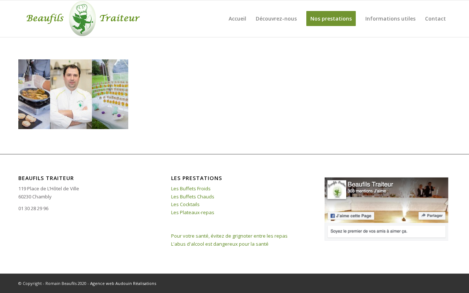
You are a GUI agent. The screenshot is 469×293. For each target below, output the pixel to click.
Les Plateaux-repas (192, 212)
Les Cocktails (185, 204)
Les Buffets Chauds (192, 196)
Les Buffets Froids (191, 188)
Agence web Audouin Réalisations (123, 283)
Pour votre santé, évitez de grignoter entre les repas (229, 235)
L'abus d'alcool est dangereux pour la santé (220, 244)
